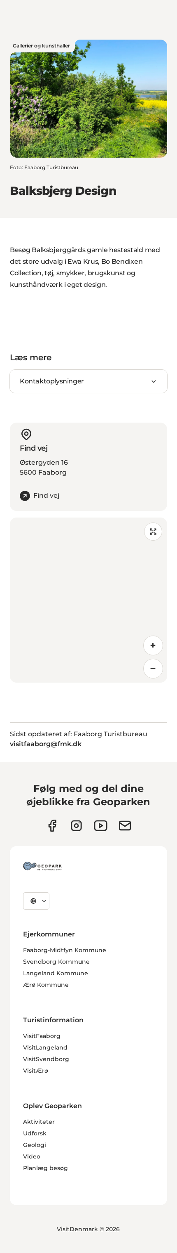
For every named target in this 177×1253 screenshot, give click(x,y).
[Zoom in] (153, 645)
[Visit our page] (76, 825)
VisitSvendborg (46, 1059)
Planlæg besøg (45, 1168)
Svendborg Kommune (56, 961)
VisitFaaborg (42, 1036)
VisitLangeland (45, 1047)
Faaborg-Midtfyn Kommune (64, 950)
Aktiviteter (39, 1121)
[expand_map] (153, 531)
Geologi (34, 1145)
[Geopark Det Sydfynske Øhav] (42, 866)
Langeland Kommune (55, 973)
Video (31, 1156)
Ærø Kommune (46, 984)
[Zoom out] (153, 669)
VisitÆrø (35, 1070)
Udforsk (35, 1133)
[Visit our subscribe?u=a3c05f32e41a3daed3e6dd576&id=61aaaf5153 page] (125, 825)
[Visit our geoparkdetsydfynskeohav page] (52, 825)
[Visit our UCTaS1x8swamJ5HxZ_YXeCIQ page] (100, 825)
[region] (88, 600)
